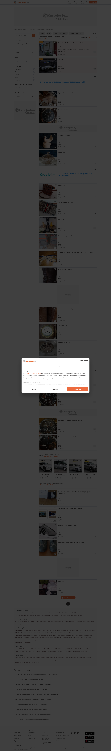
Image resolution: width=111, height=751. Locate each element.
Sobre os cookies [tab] (81, 366)
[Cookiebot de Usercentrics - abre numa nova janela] (81, 361)
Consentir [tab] (30, 366)
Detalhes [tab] (46, 366)
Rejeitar (34, 389)
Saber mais (55, 389)
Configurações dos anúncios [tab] (64, 366)
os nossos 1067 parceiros (34, 373)
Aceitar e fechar (77, 389)
